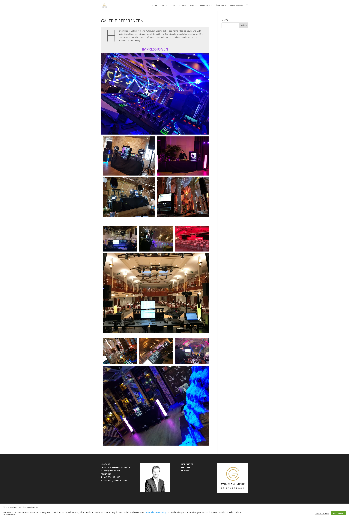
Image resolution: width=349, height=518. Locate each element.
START (155, 5)
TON (173, 5)
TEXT (164, 5)
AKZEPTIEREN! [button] (338, 513)
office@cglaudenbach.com (115, 480)
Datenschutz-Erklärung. (155, 512)
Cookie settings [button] (322, 513)
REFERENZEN (206, 5)
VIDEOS (193, 5)
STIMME (182, 5)
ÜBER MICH (221, 5)
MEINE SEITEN (236, 5)
